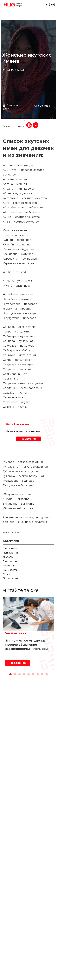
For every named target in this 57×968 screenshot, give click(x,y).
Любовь (8, 557)
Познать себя (11, 578)
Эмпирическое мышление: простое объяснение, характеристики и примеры (26, 645)
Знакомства (10, 561)
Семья (7, 574)
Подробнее (29, 438)
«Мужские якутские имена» (23, 431)
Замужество (10, 570)
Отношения (10, 548)
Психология (10, 552)
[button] (10, 674)
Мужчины (9, 565)
